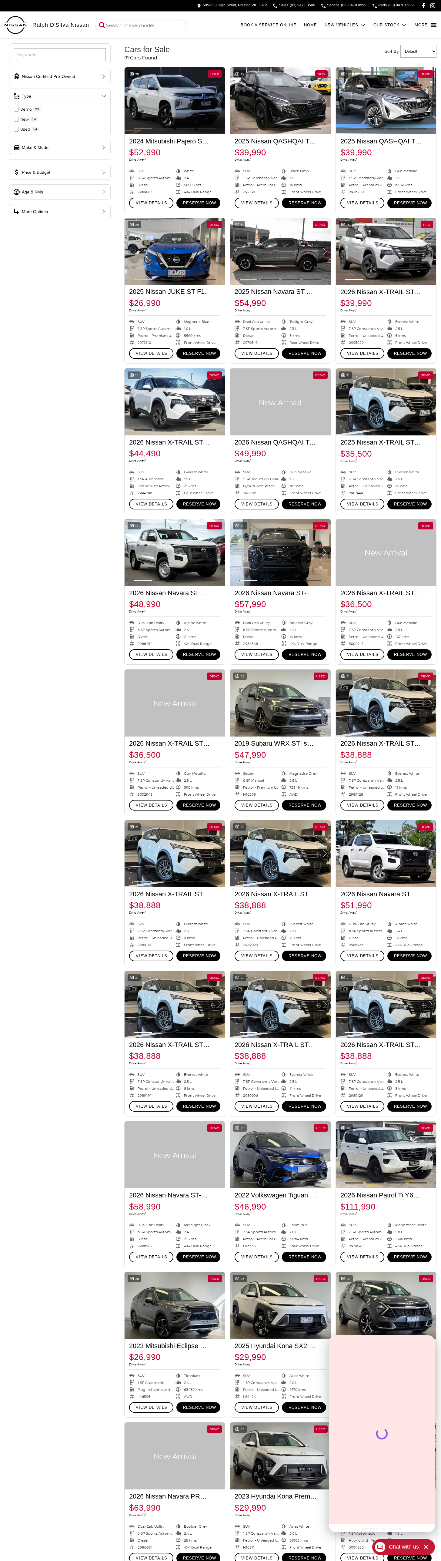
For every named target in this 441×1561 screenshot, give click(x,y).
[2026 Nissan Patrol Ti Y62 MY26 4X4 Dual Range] (386, 1154)
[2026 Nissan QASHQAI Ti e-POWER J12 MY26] (280, 401)
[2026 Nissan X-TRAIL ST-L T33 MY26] (386, 251)
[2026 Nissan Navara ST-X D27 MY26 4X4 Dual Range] (280, 552)
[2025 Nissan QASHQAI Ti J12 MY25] (280, 100)
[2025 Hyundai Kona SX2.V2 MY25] (280, 1305)
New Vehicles (341, 25)
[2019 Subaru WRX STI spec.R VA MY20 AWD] (280, 703)
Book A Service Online (268, 25)
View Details (151, 203)
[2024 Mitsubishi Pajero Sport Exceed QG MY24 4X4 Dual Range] (175, 100)
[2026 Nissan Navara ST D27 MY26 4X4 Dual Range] (386, 853)
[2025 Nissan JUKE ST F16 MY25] (175, 251)
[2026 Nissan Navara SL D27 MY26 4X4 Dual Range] (175, 552)
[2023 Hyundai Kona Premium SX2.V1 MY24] (280, 1455)
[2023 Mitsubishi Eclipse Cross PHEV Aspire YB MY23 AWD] (175, 1305)
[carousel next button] (219, 101)
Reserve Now (199, 203)
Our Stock (386, 25)
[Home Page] (15, 25)
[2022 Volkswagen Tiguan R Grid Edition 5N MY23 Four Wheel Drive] (280, 1154)
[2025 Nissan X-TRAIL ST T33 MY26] (386, 401)
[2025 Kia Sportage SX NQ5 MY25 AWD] (386, 1305)
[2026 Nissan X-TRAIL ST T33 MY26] (386, 552)
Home (310, 25)
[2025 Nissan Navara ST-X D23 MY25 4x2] (280, 251)
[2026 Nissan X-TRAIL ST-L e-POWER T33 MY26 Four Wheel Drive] (175, 401)
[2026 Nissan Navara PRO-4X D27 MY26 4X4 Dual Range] (175, 1455)
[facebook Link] (423, 5)
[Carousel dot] (143, 128)
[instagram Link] (432, 5)
